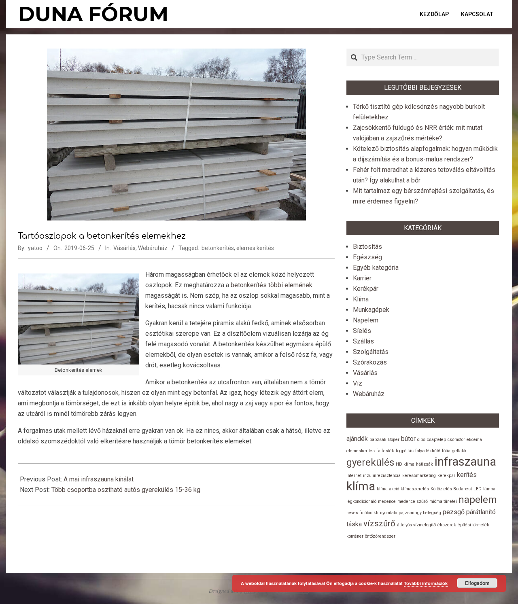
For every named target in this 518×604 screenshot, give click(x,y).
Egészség (367, 257)
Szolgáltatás (370, 352)
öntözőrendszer (380, 536)
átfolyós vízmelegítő (416, 525)
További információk (426, 583)
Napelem (365, 320)
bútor (408, 439)
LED (477, 489)
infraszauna (465, 461)
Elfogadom (477, 583)
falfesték (385, 451)
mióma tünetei (443, 501)
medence (387, 501)
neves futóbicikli (362, 512)
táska (354, 524)
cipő (421, 439)
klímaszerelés (415, 489)
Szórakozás (370, 362)
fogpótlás (405, 451)
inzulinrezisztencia (382, 475)
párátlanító (481, 512)
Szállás (363, 341)
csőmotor (456, 439)
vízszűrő (379, 523)
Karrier (362, 278)
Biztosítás (367, 246)
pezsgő (454, 512)
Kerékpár (365, 288)
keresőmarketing (419, 475)
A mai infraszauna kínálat (99, 479)
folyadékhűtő (427, 451)
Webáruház (153, 248)
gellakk (459, 451)
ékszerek (446, 525)
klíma (360, 486)
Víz (357, 383)
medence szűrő (412, 501)
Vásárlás (124, 248)
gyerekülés (370, 462)
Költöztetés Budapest (451, 489)
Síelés (362, 331)
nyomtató (388, 512)
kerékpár (446, 475)
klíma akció (388, 489)
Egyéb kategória (376, 267)
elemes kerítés (255, 248)
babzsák (377, 439)
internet (353, 475)
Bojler (393, 439)
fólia (446, 451)
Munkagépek (371, 310)
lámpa (489, 489)
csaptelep (436, 439)
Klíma (361, 299)
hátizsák (424, 464)
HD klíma (405, 464)
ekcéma (474, 439)
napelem (478, 499)
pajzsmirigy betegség (420, 512)
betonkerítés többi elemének (271, 285)
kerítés (467, 475)
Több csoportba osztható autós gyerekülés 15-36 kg (125, 490)
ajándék (357, 439)
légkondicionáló (361, 501)
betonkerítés (218, 248)
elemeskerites (360, 451)
